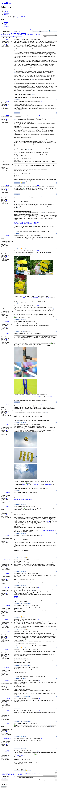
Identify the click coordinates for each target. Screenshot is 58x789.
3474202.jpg (36, 297)
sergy (7, 39)
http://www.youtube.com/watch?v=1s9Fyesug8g (25, 223)
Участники (37, 29)
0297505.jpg (25, 297)
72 (41, 404)
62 (41, 101)
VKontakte (6, 13)
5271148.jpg (48, 297)
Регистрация (17, 16)
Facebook (6, 11)
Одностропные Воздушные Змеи (24, 34)
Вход (25, 16)
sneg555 (7, 321)
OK (4, 10)
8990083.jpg (48, 484)
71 (41, 333)
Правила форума (45, 29)
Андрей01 (13, 33)
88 (39, 723)
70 (39, 321)
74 (39, 492)
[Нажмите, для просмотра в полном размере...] (22, 274)
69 (38, 305)
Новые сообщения (28, 29)
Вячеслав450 (7, 667)
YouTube (6, 14)
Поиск (52, 29)
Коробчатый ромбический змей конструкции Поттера (20, 35)
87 (39, 711)
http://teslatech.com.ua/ (48, 530)
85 (39, 680)
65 (38, 185)
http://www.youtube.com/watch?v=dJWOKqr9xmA (26, 222)
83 (38, 649)
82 (38, 631)
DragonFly (7, 492)
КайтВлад (6, 3)
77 (41, 559)
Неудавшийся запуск (19, 755)
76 (41, 535)
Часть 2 (16, 597)
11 (18, 31)
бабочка (48, 521)
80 (38, 605)
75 (39, 506)
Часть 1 (16, 596)
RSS (22, 16)
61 (41, 39)
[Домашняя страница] (23, 182)
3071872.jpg (25, 396)
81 (38, 619)
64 (39, 158)
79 (38, 587)
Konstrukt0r (23, 33)
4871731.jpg (49, 396)
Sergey (18, 33)
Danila (7, 115)
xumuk (7, 101)
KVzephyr (7, 698)
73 (41, 424)
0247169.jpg (37, 396)
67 (41, 235)
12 (19, 31)
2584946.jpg (25, 484)
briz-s (7, 250)
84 (38, 667)
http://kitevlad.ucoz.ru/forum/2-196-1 (23, 499)
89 (41, 738)
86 (39, 698)
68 (38, 250)
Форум (2, 34)
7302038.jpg (36, 484)
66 (41, 196)
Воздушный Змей (9, 34)
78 (39, 573)
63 (39, 115)
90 (38, 751)
